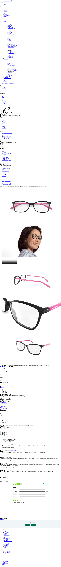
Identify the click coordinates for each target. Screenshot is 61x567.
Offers (5, 58)
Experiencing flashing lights (6, 160)
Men (3, 95)
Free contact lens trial (11, 47)
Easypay (5, 12)
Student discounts (6, 535)
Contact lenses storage (5, 158)
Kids (3, 97)
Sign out (5, 16)
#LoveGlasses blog (11, 34)
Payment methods (7, 15)
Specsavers (4, 128)
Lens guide (9, 31)
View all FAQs (10, 54)
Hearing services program (12, 68)
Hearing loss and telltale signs (6, 181)
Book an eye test (10, 57)
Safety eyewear (10, 56)
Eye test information (11, 53)
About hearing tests (7, 538)
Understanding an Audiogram (12, 70)
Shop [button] (3, 529)
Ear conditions (10, 67)
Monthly (9, 39)
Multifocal (3, 122)
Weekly (9, 38)
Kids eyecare (10, 51)
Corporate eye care (7, 539)
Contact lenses (6, 532)
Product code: (2, 382)
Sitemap (3, 564)
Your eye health (10, 52)
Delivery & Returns (7, 549)
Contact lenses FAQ (7, 551)
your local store (14, 450)
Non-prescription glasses (11, 28)
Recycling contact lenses (11, 44)
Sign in (7, 10)
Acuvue (3, 126)
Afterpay (9, 33)
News (5, 553)
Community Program (7, 550)
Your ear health (6, 543)
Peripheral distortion (5, 157)
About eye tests (6, 537)
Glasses (5, 21)
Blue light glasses (10, 24)
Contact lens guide (11, 43)
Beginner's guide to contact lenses (13, 42)
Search (1, 0)
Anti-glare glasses (5, 159)
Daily (9, 41)
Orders (5, 13)
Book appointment (7, 76)
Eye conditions (4, 152)
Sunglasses (9, 26)
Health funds (6, 59)
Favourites (5, 11)
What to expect (10, 63)
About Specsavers (7, 552)
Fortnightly (9, 40)
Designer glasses (10, 27)
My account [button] (4, 10)
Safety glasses (10, 25)
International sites (5, 563)
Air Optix (3, 127)
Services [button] (3, 536)
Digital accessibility (5, 561)
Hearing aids (10, 72)
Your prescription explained (6, 153)
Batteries (3, 175)
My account (6, 79)
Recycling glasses (10, 30)
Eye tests (5, 48)
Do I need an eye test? (5, 151)
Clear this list (2, 519)
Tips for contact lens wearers (12, 45)
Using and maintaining (11, 74)
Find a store (4, 4)
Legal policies (4, 562)
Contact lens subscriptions (8, 541)
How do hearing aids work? (12, 69)
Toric (3, 123)
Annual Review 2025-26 (8, 554)
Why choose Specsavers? (12, 62)
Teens (3, 96)
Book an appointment (11, 65)
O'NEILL (3, 366)
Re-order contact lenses (7, 78)
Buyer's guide (10, 32)
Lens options (10, 29)
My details (5, 14)
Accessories (10, 75)
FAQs (9, 64)
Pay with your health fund (12, 46)
